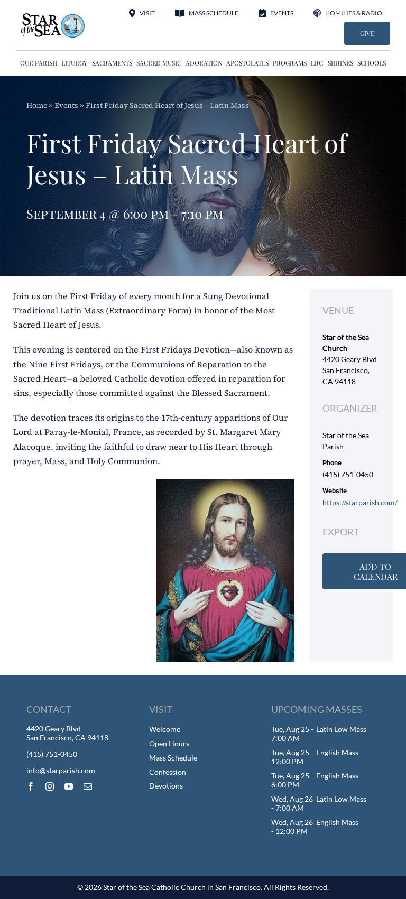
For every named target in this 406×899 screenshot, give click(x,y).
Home (36, 105)
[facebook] (30, 786)
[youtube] (68, 786)
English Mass (337, 752)
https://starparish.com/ (360, 502)
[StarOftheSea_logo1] (53, 16)
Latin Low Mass (341, 729)
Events (66, 105)
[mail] (88, 786)
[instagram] (49, 786)
